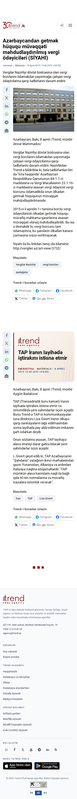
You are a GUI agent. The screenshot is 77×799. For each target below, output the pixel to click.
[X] (22, 749)
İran (18, 498)
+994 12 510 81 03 (12, 629)
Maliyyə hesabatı (12, 699)
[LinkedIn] (47, 749)
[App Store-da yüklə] (17, 766)
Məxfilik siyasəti (12, 718)
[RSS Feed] (55, 749)
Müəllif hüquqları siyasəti (17, 724)
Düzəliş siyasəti (12, 693)
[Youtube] (31, 749)
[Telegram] (39, 749)
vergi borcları (50, 264)
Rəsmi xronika (11, 656)
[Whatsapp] (6, 749)
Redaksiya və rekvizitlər (16, 677)
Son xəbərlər (10, 651)
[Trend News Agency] (13, 599)
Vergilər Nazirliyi (26, 264)
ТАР (30, 498)
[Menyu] (70, 25)
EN (31, 793)
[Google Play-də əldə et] (47, 766)
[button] (6, 89)
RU (45, 793)
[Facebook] (14, 749)
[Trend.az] (14, 25)
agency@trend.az (12, 633)
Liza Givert (46, 498)
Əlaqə (6, 682)
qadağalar (22, 272)
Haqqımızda (10, 671)
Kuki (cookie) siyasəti (15, 730)
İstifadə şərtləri (11, 713)
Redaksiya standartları (16, 688)
